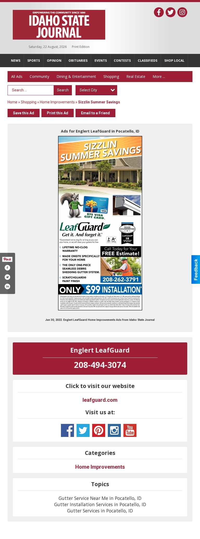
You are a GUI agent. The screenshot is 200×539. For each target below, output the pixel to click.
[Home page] (59, 24)
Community (39, 76)
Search (63, 90)
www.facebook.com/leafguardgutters (67, 430)
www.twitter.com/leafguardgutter (83, 430)
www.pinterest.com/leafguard (98, 430)
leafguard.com (100, 400)
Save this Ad (23, 113)
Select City (88, 90)
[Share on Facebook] (7, 267)
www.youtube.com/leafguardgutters (129, 430)
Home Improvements (57, 102)
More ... (159, 76)
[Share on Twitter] (7, 277)
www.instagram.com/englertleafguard (114, 430)
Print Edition (81, 47)
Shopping (111, 76)
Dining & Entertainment (76, 76)
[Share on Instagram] (7, 286)
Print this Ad (57, 113)
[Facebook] (159, 12)
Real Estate (135, 76)
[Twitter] (171, 12)
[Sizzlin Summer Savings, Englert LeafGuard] (100, 223)
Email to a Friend (95, 113)
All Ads (16, 76)
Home (12, 102)
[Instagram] (182, 12)
